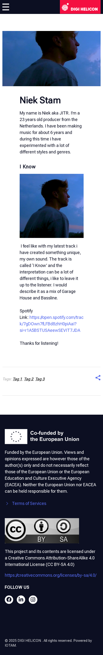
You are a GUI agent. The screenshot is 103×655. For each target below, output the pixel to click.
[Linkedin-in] (21, 599)
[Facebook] (9, 599)
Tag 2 (28, 379)
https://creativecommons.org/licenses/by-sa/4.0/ (50, 575)
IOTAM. (11, 645)
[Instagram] (33, 599)
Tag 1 (17, 379)
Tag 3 (40, 379)
